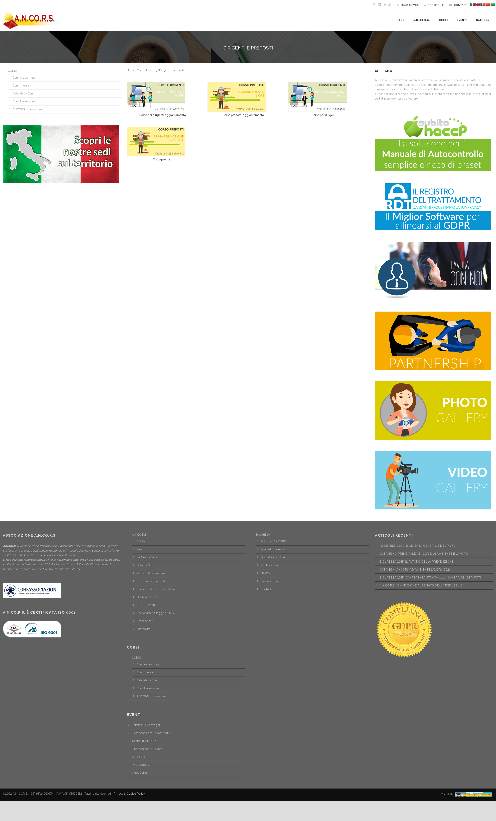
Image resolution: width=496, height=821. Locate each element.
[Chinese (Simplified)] (487, 5)
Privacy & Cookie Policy (129, 793)
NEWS (265, 573)
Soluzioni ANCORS (273, 541)
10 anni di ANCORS (145, 741)
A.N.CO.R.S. (421, 20)
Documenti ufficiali (149, 597)
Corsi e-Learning (147, 70)
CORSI (12, 71)
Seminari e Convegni (146, 725)
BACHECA (482, 20)
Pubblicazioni (269, 565)
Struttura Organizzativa (152, 581)
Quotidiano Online (273, 557)
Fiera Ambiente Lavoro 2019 (151, 733)
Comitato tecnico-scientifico (156, 589)
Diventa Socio (146, 565)
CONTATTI (461, 4)
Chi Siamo (143, 541)
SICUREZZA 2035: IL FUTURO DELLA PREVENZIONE (417, 561)
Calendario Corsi (23, 93)
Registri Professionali (151, 573)
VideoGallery (140, 772)
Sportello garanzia (273, 549)
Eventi (462, 20)
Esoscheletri (145, 621)
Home (131, 70)
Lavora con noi (270, 581)
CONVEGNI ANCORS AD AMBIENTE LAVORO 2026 (415, 569)
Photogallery (140, 764)
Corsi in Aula (21, 85)
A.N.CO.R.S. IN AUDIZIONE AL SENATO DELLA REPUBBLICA (422, 585)
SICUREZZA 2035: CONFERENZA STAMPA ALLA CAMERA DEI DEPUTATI (430, 577)
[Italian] (472, 5)
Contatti (266, 589)
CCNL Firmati (146, 605)
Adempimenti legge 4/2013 (155, 613)
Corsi (443, 20)
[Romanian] (482, 5)
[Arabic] (492, 5)
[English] (477, 5)
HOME (400, 20)
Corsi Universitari (24, 101)
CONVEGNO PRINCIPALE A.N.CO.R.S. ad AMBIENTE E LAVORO (424, 553)
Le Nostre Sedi (147, 557)
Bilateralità (144, 629)
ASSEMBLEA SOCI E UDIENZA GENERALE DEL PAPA (417, 545)
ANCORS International (28, 109)
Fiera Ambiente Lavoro (147, 749)
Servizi (141, 549)
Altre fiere (138, 757)
